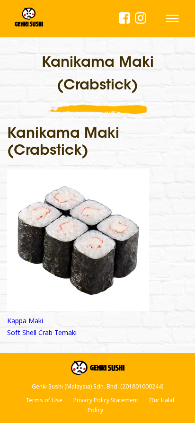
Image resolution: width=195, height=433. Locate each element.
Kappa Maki (25, 320)
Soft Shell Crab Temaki (42, 332)
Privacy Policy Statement (105, 400)
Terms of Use (44, 400)
